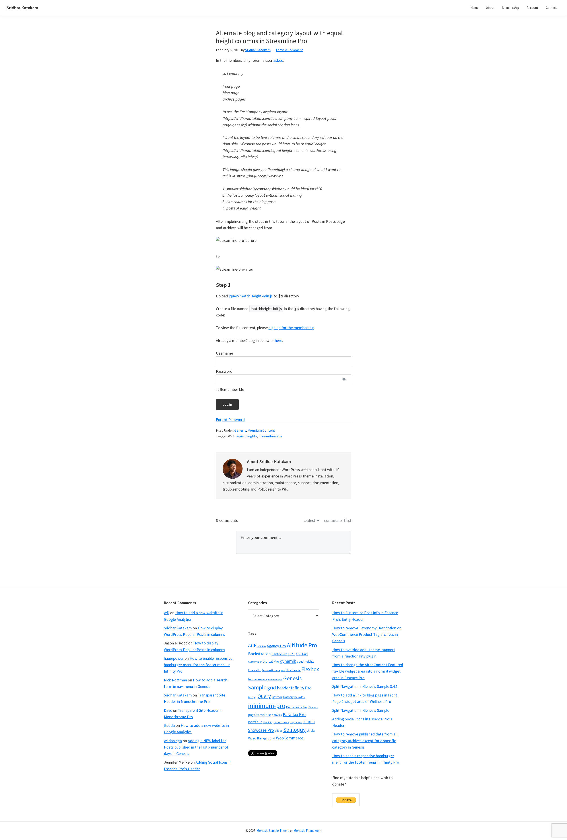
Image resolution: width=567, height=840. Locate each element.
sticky (311, 730)
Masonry (288, 697)
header (283, 688)
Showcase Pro (261, 730)
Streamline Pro (270, 436)
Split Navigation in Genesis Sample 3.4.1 (365, 686)
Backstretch (259, 653)
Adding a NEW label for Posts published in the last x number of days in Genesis (196, 747)
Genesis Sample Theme (273, 830)
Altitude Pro (302, 645)
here (278, 340)
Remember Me (231, 389)
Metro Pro (299, 697)
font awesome (257, 679)
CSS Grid (302, 654)
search (309, 721)
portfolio (255, 722)
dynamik (288, 661)
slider (278, 731)
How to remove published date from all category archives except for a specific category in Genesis (364, 740)
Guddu (169, 725)
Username (224, 353)
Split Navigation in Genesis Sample (360, 710)
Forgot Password (230, 419)
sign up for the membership (291, 327)
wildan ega (173, 740)
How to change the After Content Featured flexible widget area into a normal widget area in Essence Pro (367, 671)
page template (259, 714)
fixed (283, 670)
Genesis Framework (307, 830)
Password (224, 371)
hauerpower (174, 658)
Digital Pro (270, 661)
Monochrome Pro (296, 707)
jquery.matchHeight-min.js (251, 296)
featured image (271, 670)
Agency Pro (276, 645)
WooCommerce (289, 738)
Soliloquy (294, 729)
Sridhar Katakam (22, 7)
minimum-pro (266, 706)
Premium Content (261, 430)
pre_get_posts (281, 722)
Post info (267, 722)
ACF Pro (261, 646)
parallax (277, 715)
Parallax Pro (294, 714)
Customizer (255, 661)
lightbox (277, 697)
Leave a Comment (289, 50)
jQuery (263, 696)
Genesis (240, 430)
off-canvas (313, 707)
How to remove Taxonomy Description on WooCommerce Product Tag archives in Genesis (366, 634)
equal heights (247, 436)
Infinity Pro (301, 688)
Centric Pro (279, 654)
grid (271, 688)
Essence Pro (254, 670)
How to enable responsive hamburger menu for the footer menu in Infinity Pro (198, 665)
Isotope (251, 697)
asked (278, 60)
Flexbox (310, 669)
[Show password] (344, 379)
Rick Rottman (175, 680)
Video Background (261, 738)
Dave (168, 710)
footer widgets (275, 679)
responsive (296, 722)
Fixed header (293, 670)
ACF (252, 645)
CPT (291, 654)
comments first (337, 520)
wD (166, 612)
